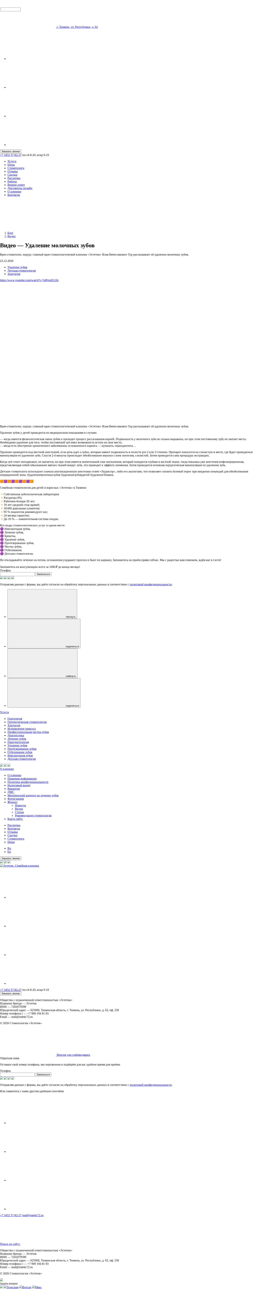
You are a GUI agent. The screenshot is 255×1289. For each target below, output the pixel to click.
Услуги (11, 161)
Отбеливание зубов (19, 752)
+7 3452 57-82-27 (10, 155)
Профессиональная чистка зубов (28, 732)
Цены (11, 164)
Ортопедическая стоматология (26, 722)
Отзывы (12, 171)
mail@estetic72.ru (32, 1215)
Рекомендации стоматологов (33, 815)
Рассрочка (13, 178)
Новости (20, 805)
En (9, 851)
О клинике (14, 191)
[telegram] (35, 58)
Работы (12, 181)
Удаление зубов (17, 267)
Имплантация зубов (20, 755)
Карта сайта (15, 818)
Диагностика (15, 735)
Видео (11, 236)
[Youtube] (35, 144)
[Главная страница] (28, 27)
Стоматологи (15, 168)
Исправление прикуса (21, 728)
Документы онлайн (19, 188)
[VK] (35, 116)
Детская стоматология (21, 270)
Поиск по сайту (10, 1244)
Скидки (12, 174)
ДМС (10, 792)
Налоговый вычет (18, 785)
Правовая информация (21, 778)
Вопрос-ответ (16, 184)
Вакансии (13, 788)
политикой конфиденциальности (151, 584)
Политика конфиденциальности (27, 782)
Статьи (19, 812)
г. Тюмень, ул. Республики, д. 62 (77, 27)
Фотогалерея (15, 798)
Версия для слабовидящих (73, 1054)
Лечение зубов (16, 738)
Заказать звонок (10, 151)
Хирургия (13, 273)
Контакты (13, 194)
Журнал (12, 802)
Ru (9, 848)
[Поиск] (28, 226)
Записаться (43, 574)
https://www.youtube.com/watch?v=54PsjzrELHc (29, 280)
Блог (10, 232)
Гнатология (14, 718)
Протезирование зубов (21, 748)
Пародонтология (18, 742)
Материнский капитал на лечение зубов (33, 795)
